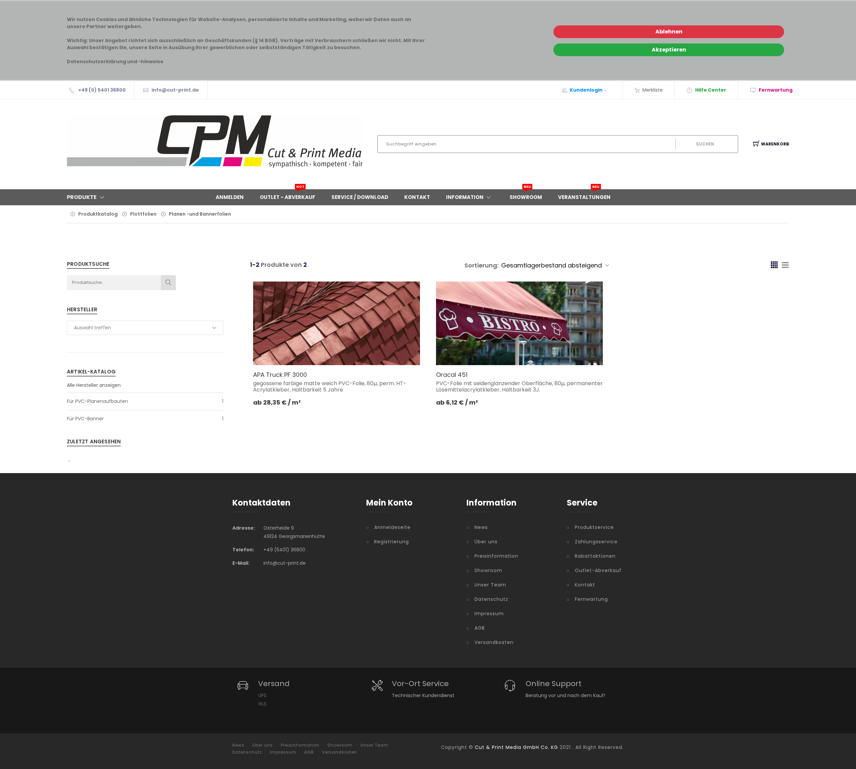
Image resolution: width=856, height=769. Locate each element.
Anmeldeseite (392, 527)
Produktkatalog (98, 214)
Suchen (705, 144)
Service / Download (359, 197)
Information (465, 197)
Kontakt (417, 197)
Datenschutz (491, 599)
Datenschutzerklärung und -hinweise (115, 61)
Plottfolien (143, 214)
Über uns (486, 541)
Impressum (489, 613)
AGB (479, 628)
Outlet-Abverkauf (598, 570)
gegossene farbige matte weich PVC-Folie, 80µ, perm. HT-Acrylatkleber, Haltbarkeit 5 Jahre (329, 386)
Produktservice (594, 527)
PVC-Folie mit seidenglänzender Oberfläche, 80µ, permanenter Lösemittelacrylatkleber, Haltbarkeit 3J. (519, 386)
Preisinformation (496, 556)
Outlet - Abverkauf (287, 195)
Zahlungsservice (596, 541)
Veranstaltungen (584, 195)
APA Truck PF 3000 (280, 374)
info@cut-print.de (175, 90)
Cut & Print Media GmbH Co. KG (516, 747)
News (481, 527)
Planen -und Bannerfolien (200, 214)
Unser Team (490, 584)
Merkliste (652, 90)
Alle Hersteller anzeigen (94, 385)
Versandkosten (494, 642)
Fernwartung (591, 599)
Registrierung (391, 541)
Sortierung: (481, 265)
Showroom (526, 195)
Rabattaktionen (595, 556)
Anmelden (230, 197)
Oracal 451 (451, 374)
